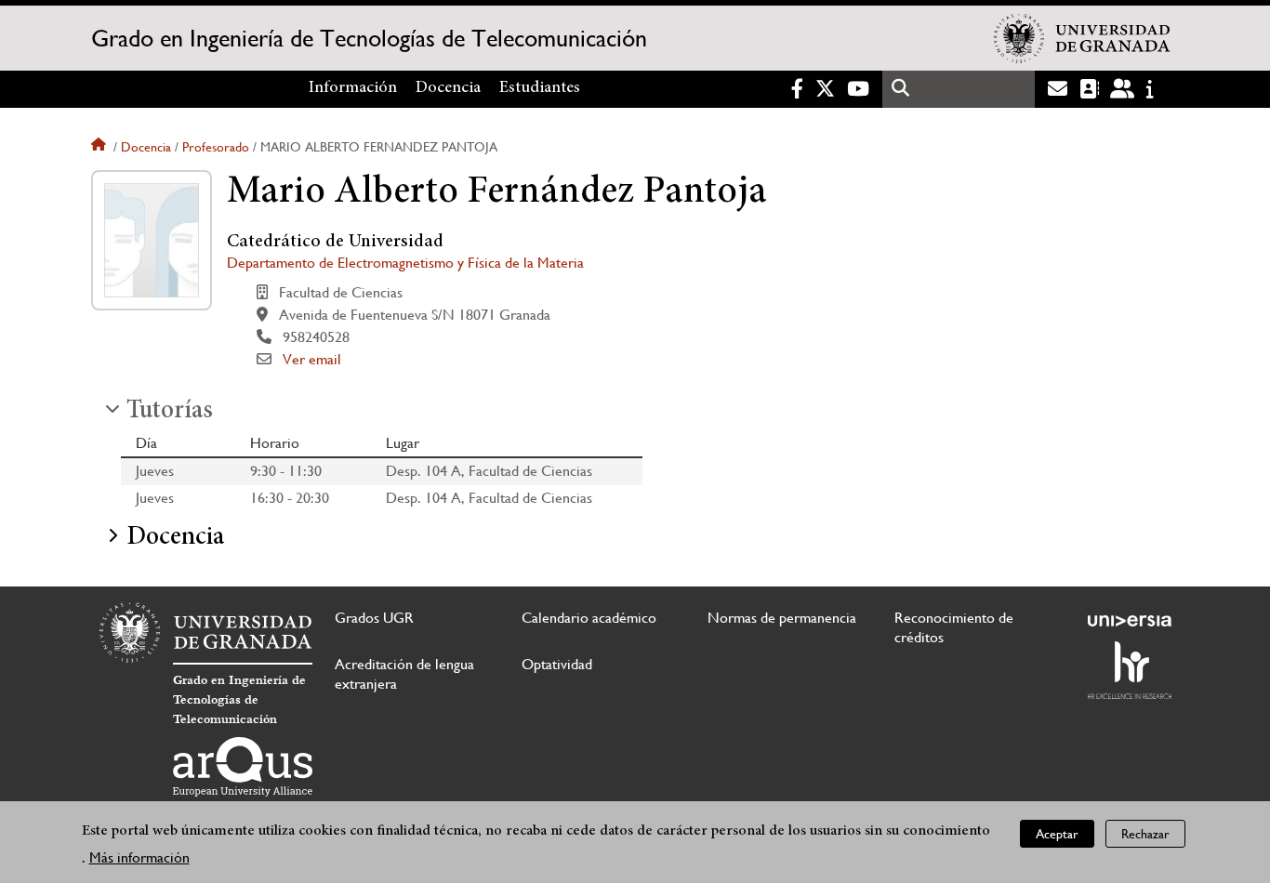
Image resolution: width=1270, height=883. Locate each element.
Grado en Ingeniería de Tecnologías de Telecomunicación (369, 38)
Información (353, 88)
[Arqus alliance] (242, 767)
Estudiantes (539, 88)
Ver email (312, 359)
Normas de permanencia (782, 617)
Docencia (448, 88)
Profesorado (215, 146)
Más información (139, 856)
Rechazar (1145, 832)
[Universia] (1129, 620)
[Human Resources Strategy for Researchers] (1129, 670)
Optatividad (557, 664)
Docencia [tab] (175, 538)
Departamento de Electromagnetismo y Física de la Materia (405, 262)
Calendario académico (589, 617)
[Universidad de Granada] (1082, 38)
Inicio (100, 147)
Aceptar (1057, 832)
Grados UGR (374, 617)
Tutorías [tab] (169, 412)
